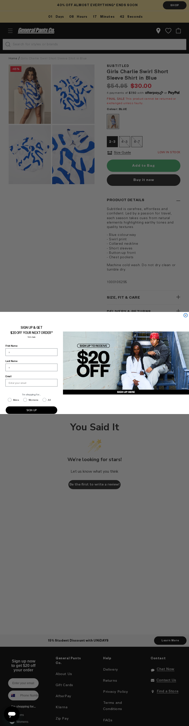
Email (8, 376)
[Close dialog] (185, 315)
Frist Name (11, 345)
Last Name (11, 361)
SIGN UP (31, 410)
